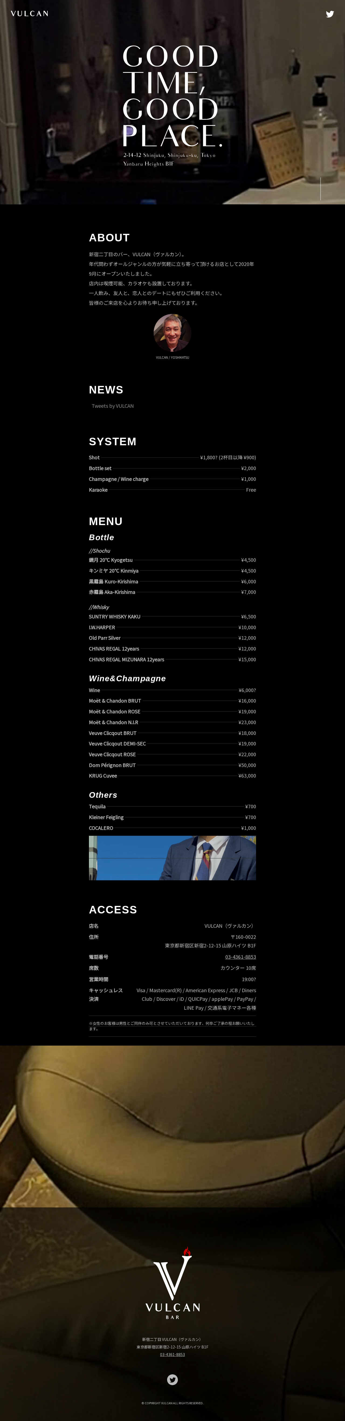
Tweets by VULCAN (113, 405)
